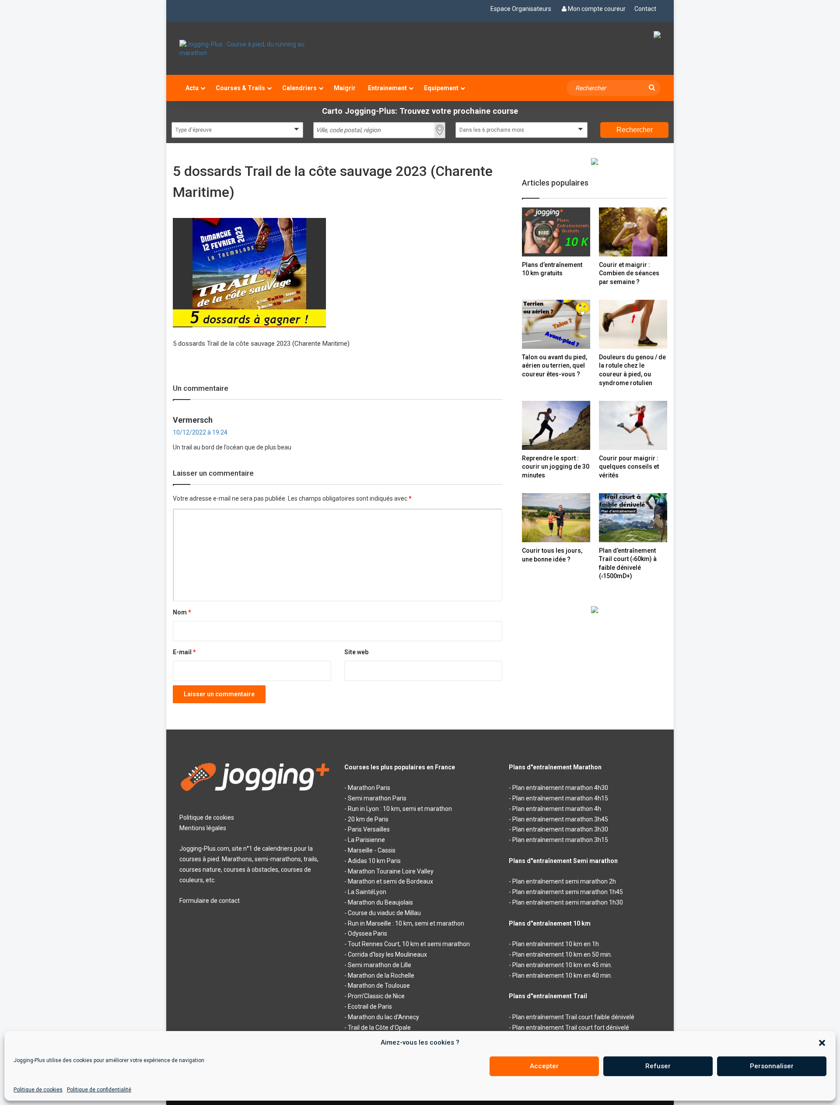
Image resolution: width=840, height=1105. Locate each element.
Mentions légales (202, 827)
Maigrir (345, 87)
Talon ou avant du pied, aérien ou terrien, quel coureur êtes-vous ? (554, 366)
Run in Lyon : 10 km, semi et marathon (400, 808)
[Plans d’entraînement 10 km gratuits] (556, 231)
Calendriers (299, 87)
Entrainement (387, 87)
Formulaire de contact (209, 900)
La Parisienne (366, 839)
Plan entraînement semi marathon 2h (564, 881)
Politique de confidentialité (99, 1090)
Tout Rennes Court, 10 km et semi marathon (409, 943)
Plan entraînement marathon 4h (556, 808)
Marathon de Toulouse (379, 985)
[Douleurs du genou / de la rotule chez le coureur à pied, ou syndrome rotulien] (633, 324)
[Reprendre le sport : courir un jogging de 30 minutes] (556, 425)
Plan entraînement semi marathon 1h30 (567, 902)
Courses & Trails (240, 87)
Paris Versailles (369, 829)
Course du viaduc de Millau (384, 912)
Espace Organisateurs (520, 8)
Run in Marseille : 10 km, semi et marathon (406, 923)
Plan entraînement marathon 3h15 (560, 839)
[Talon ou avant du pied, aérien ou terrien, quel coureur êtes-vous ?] (556, 324)
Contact (645, 8)
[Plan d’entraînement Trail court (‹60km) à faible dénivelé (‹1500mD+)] (633, 517)
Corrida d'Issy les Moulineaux (387, 954)
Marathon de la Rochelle (381, 975)
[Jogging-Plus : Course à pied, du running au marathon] (255, 48)
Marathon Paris (369, 787)
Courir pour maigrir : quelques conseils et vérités (629, 467)
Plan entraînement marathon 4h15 (560, 798)
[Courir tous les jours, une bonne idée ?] (556, 517)
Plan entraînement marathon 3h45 (560, 819)
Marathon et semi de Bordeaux (390, 881)
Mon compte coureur (597, 8)
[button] (822, 1042)
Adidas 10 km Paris (374, 860)
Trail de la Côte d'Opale (379, 1027)
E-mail (184, 652)
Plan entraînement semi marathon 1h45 (567, 891)
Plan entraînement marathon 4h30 (560, 787)
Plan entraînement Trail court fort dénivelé (570, 1027)
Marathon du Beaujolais (380, 902)
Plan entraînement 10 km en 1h (555, 943)
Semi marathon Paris (377, 798)
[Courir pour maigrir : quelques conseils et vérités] (633, 425)
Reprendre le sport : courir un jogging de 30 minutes (555, 467)
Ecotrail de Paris (370, 1006)
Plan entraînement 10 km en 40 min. (562, 975)
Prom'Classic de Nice (376, 996)
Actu (192, 87)
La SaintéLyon (367, 891)
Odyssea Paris (367, 933)
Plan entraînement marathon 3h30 (560, 829)
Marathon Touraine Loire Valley (391, 871)
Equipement (441, 87)
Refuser (658, 1066)
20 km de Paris (368, 819)
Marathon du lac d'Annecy (383, 1017)
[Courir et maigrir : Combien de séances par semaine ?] (633, 231)
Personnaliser (772, 1066)
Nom (182, 612)
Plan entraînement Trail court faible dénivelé (573, 1017)
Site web (356, 652)
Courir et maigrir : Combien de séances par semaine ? (629, 273)
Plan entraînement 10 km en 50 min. (562, 954)
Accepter (544, 1066)
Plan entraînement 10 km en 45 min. (562, 964)
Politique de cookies (38, 1090)
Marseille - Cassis (372, 850)
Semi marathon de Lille (379, 964)
